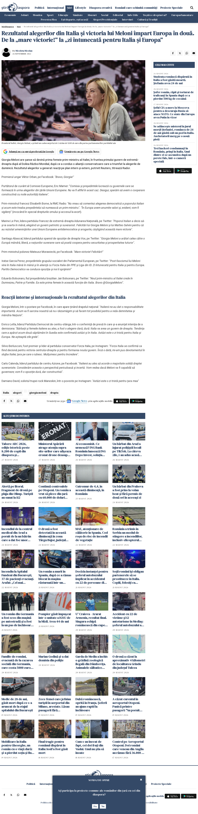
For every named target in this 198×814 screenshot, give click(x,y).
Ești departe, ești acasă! (74, 19)
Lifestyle (80, 7)
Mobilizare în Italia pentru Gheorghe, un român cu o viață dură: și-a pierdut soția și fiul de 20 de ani (17, 747)
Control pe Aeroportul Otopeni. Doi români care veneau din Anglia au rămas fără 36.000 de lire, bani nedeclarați (128, 747)
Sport (50, 15)
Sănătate (78, 15)
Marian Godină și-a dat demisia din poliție (54, 658)
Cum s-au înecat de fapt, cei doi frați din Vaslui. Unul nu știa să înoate (89, 747)
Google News (79, 401)
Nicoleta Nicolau (24, 50)
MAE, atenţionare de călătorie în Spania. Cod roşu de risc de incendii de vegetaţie (91, 534)
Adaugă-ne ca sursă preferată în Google (31, 151)
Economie (10, 15)
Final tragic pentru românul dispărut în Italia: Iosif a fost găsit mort (53, 747)
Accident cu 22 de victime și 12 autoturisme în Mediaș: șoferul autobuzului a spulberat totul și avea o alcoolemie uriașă (128, 619)
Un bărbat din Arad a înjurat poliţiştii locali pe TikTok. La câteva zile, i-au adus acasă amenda (126, 449)
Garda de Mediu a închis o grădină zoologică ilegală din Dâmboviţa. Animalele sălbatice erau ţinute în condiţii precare (91, 662)
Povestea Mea (49, 19)
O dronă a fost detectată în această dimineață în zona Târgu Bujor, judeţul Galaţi (52, 534)
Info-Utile (133, 15)
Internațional (55, 7)
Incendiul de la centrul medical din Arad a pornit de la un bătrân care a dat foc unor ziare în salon (17, 534)
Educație (63, 15)
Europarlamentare (182, 15)
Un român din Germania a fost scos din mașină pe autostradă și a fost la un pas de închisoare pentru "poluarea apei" (18, 619)
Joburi (24, 15)
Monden (37, 15)
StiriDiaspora (8, 26)
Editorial (118, 15)
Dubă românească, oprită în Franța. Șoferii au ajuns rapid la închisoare (91, 704)
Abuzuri (92, 15)
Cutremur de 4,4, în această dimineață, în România (89, 490)
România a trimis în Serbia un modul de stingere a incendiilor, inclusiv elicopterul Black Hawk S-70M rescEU (127, 534)
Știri (69, 7)
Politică (39, 7)
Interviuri (127, 19)
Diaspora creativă (100, 7)
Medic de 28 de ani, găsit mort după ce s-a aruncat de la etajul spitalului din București (17, 704)
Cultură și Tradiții (147, 19)
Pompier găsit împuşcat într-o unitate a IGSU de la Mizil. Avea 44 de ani (55, 617)
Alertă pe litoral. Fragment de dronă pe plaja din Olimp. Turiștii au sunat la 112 (17, 492)
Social (104, 15)
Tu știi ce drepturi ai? (155, 15)
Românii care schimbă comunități (136, 7)
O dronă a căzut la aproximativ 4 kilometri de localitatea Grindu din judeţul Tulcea (128, 662)
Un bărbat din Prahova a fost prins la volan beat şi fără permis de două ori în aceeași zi (127, 492)
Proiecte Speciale (171, 7)
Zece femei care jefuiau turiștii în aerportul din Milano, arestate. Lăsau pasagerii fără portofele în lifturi (55, 704)
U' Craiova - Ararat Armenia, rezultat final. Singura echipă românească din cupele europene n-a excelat (91, 619)
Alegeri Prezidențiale (105, 19)
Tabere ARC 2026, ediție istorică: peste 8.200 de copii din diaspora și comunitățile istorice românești (16, 449)
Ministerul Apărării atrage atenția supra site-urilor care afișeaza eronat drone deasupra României (55, 449)
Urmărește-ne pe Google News (82, 151)
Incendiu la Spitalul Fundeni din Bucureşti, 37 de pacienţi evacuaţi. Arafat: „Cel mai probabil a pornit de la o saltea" (18, 577)
